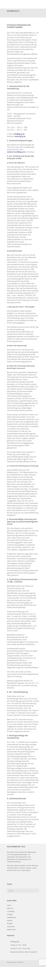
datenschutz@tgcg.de (16, 152)
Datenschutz (11, 929)
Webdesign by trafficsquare (16, 962)
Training (10, 914)
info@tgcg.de (18, 134)
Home (9, 905)
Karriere (9, 920)
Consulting (10, 911)
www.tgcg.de (20, 136)
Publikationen (11, 917)
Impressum (11, 926)
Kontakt (9, 923)
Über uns (10, 908)
